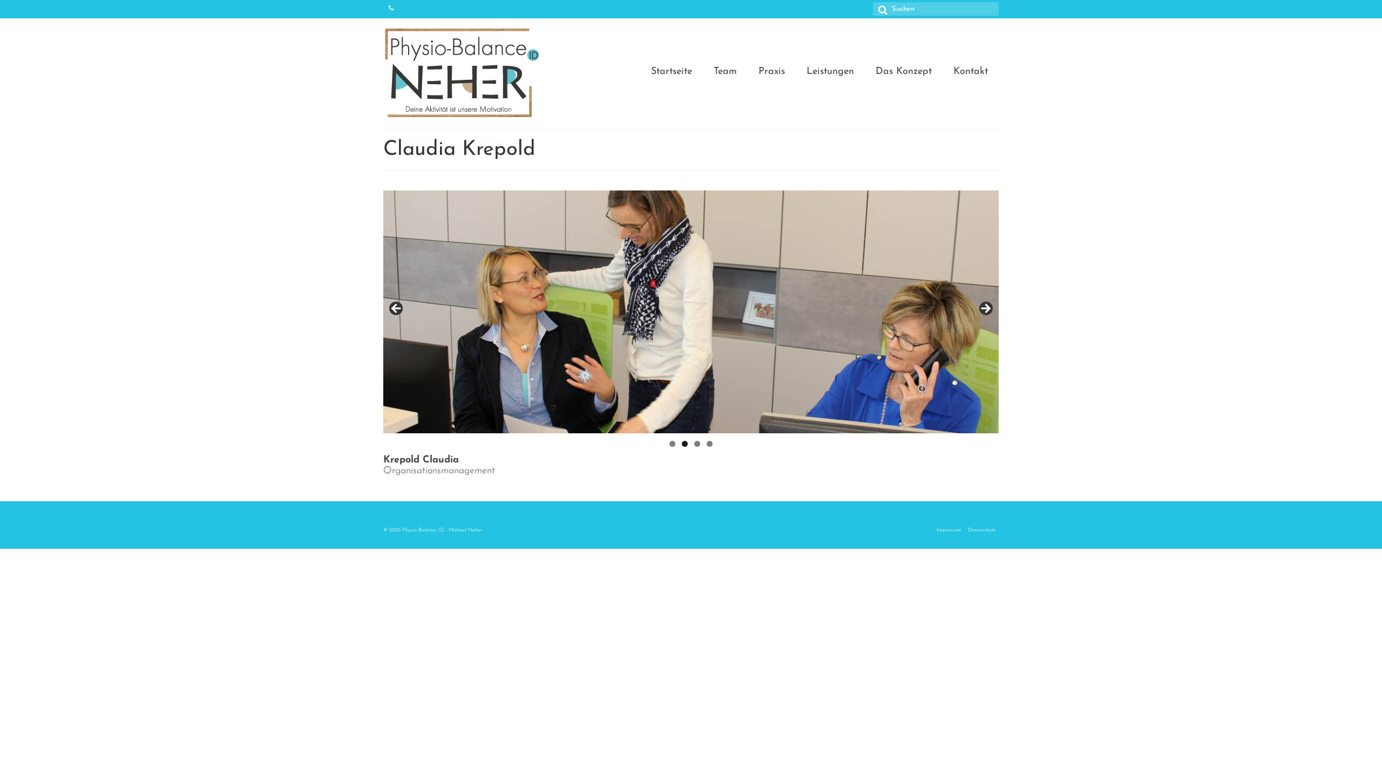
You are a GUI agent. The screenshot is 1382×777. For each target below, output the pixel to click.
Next (985, 309)
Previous (397, 309)
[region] (691, 311)
